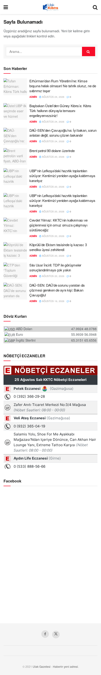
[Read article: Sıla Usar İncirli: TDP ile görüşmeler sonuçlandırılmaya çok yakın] (15, 271)
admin (33, 97)
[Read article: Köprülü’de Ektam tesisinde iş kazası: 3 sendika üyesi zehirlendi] (15, 250)
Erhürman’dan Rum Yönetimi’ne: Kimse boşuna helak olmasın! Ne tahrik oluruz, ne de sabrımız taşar (62, 85)
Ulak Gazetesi (41, 666)
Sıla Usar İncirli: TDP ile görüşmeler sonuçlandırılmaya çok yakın (55, 267)
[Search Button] (95, 7)
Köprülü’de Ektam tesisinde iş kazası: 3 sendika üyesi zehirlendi (58, 247)
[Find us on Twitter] (56, 634)
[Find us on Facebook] (45, 634)
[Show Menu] (6, 7)
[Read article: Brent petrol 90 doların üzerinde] (15, 156)
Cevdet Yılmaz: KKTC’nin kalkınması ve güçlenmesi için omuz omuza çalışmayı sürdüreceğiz (58, 225)
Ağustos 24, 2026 (52, 97)
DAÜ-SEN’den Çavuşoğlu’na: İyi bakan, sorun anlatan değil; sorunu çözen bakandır (62, 133)
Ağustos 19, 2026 (52, 301)
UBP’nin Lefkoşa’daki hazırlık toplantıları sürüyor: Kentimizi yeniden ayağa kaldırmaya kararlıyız (62, 175)
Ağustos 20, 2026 (52, 156)
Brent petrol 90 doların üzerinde (51, 150)
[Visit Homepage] (50, 7)
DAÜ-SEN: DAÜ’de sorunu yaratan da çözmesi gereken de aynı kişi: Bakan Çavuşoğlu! (57, 290)
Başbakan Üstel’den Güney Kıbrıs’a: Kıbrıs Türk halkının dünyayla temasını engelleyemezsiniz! (60, 110)
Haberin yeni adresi (65, 666)
